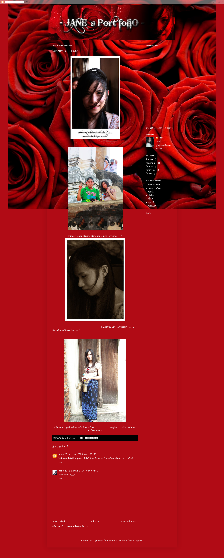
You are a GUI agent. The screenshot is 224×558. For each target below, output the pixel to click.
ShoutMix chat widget (159, 128)
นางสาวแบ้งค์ (154, 188)
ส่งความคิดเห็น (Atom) (78, 526)
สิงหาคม (149, 159)
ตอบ (60, 462)
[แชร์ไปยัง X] (91, 438)
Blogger (137, 541)
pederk (113, 541)
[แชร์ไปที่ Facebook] (94, 438)
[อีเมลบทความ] (81, 438)
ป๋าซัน (151, 195)
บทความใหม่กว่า (60, 521)
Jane (161, 138)
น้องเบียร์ (152, 206)
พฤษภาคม (150, 170)
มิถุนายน (150, 167)
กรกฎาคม (150, 163)
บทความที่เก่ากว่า (129, 521)
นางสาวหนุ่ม (154, 185)
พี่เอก (150, 199)
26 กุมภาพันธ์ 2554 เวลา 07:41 (81, 471)
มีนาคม (149, 174)
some (61, 454)
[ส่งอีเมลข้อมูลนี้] (86, 438)
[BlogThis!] (89, 438)
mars (61, 471)
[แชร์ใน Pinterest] (96, 438)
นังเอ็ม (151, 192)
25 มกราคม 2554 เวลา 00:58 (80, 454)
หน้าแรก (95, 521)
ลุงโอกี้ (151, 202)
